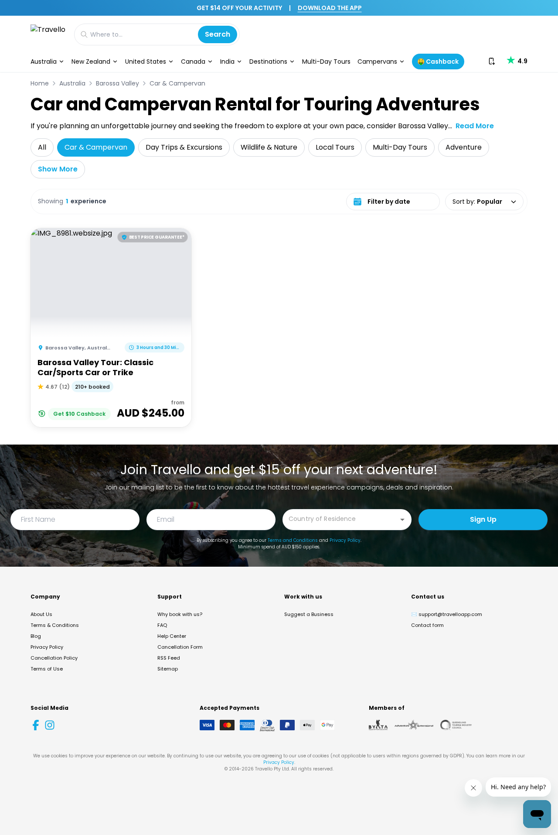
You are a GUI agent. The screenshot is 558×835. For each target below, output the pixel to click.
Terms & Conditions (55, 625)
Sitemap (167, 668)
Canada (193, 61)
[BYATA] (378, 725)
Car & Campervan (177, 83)
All (42, 147)
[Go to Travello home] (48, 34)
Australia (44, 61)
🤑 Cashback (438, 61)
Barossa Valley (117, 83)
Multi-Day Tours (326, 61)
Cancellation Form (180, 646)
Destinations (268, 61)
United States (145, 61)
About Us (41, 614)
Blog (36, 636)
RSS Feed (168, 657)
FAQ (162, 625)
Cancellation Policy (54, 657)
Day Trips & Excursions (184, 147)
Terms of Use (47, 668)
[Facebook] (36, 725)
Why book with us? (179, 614)
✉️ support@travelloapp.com (446, 614)
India (227, 61)
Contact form (427, 625)
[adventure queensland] (414, 725)
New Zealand (90, 61)
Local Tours (335, 147)
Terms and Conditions (293, 540)
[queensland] (456, 725)
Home (40, 83)
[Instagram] (49, 725)
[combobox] (340, 519)
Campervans (377, 61)
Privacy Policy (345, 540)
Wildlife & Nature (269, 147)
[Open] (402, 519)
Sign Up (483, 519)
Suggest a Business (308, 614)
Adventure (464, 147)
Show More (58, 169)
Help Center (171, 636)
